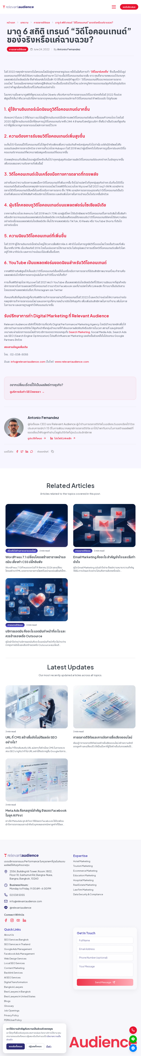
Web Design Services (15, 958)
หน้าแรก (11, 22)
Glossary (9, 1006)
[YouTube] (18, 920)
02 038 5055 (17, 894)
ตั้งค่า (48, 1046)
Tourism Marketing (83, 866)
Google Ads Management (18, 949)
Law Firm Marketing (83, 889)
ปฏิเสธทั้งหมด (35, 1046)
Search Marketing (79, 332)
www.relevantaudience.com (72, 361)
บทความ (24, 22)
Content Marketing (14, 968)
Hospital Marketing (83, 880)
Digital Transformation (16, 982)
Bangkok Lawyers (13, 987)
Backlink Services (13, 972)
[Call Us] (133, 1030)
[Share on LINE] (31, 451)
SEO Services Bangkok (16, 939)
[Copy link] (52, 451)
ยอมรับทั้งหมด (15, 1046)
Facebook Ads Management (19, 953)
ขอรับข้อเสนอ (129, 6)
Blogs (7, 1001)
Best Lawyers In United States (19, 996)
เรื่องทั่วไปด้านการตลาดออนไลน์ (22, 550)
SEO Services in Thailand (17, 944)
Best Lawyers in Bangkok (17, 991)
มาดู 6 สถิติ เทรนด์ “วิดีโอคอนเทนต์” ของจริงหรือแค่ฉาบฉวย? (84, 22)
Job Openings (11, 1010)
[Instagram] (12, 920)
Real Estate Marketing (84, 884)
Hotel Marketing (81, 861)
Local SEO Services (14, 963)
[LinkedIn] (24, 920)
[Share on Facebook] (17, 451)
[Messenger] (133, 1048)
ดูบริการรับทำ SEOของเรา (27, 391)
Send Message (103, 982)
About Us (9, 934)
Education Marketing (84, 875)
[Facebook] (6, 920)
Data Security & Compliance (88, 894)
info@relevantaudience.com (28, 361)
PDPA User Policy (13, 1020)
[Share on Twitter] (22, 451)
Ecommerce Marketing (85, 870)
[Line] (133, 1039)
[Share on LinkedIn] (26, 451)
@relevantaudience (20, 907)
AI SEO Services (12, 977)
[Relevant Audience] (18, 7)
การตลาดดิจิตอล (42, 22)
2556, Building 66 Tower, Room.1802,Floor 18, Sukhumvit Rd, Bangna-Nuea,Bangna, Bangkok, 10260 (31, 875)
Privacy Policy (11, 1015)
